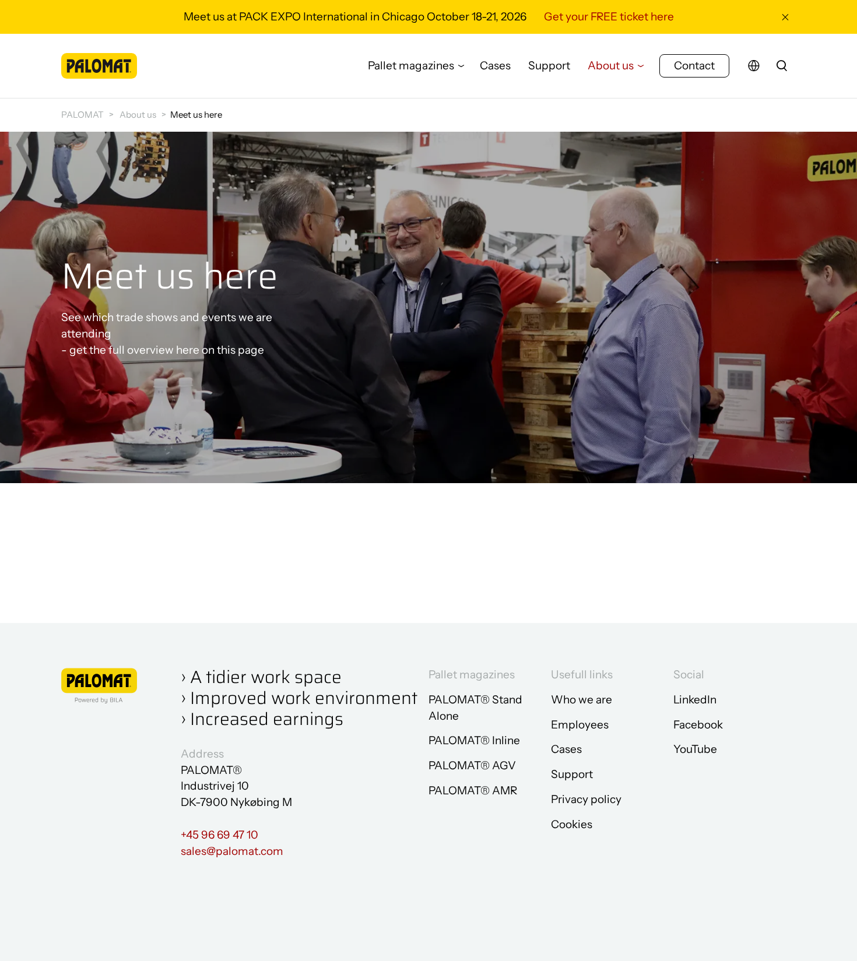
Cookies (571, 824)
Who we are (581, 699)
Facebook (698, 724)
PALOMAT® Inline (474, 740)
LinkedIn (694, 699)
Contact (694, 65)
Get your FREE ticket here (609, 16)
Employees (580, 724)
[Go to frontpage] (99, 65)
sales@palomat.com (232, 851)
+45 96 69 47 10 (219, 835)
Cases (495, 65)
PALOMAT (82, 114)
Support (549, 65)
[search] (782, 66)
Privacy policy (586, 799)
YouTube (695, 749)
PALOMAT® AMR (472, 790)
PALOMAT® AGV (472, 765)
